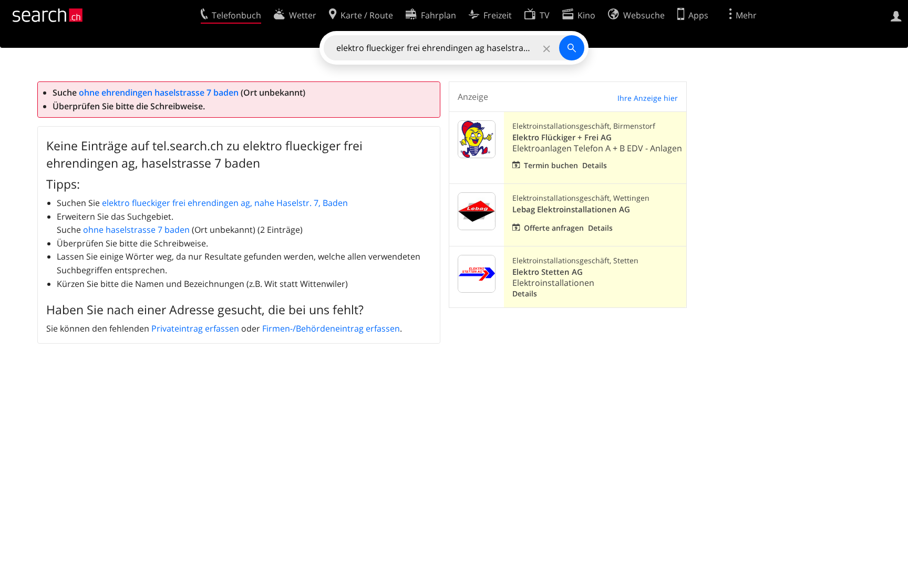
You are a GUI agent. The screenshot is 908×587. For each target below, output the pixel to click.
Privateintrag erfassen (195, 328)
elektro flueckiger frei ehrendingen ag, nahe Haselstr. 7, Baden (225, 203)
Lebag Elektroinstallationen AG (571, 209)
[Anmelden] (896, 15)
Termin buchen (551, 165)
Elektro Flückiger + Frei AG (562, 137)
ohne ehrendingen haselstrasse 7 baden (159, 92)
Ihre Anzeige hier (647, 98)
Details (594, 165)
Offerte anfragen (554, 228)
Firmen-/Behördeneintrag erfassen (331, 328)
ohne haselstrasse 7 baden (136, 229)
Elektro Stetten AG (547, 271)
